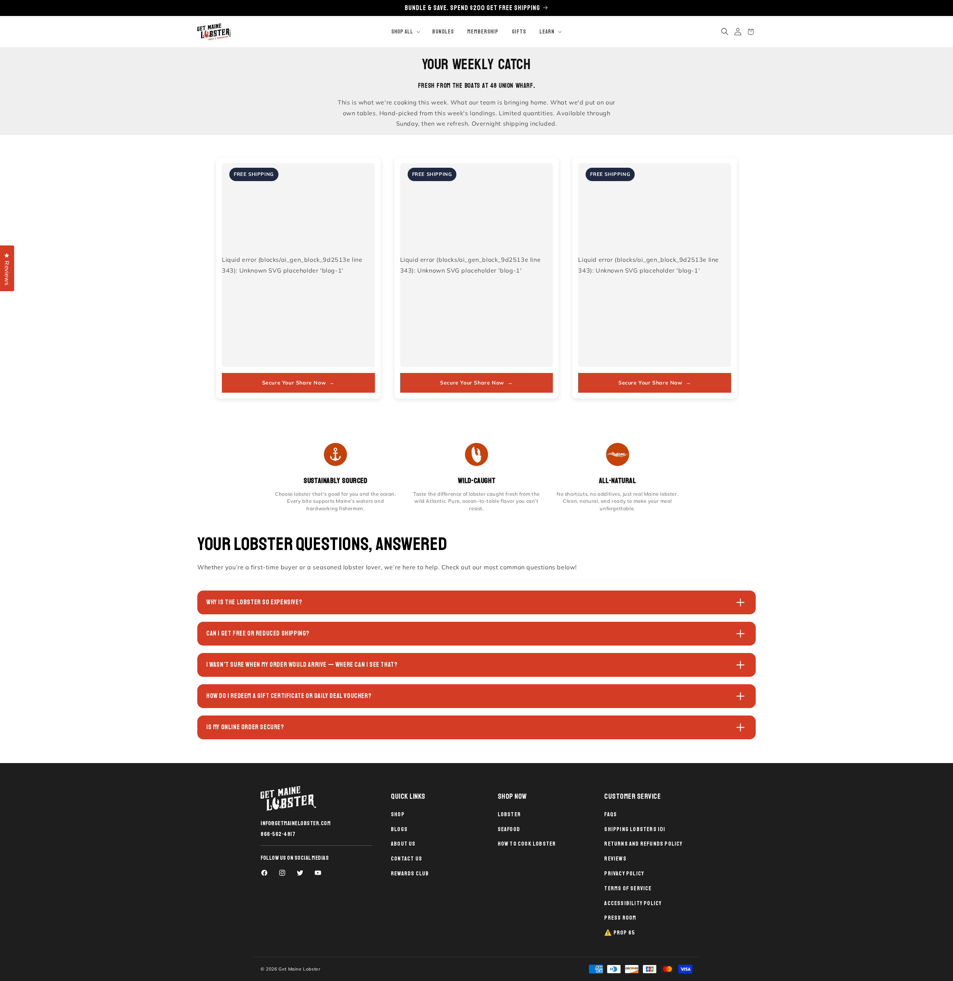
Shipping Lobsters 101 (634, 829)
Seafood (509, 829)
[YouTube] (318, 873)
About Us (403, 843)
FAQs (610, 814)
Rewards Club (410, 873)
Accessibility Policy (633, 903)
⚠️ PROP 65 (619, 932)
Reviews (615, 858)
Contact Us (406, 858)
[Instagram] (282, 873)
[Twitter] (300, 873)
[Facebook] (264, 873)
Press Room (620, 918)
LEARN (547, 31)
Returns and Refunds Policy (643, 843)
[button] (405, 32)
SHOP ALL (402, 31)
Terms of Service (627, 888)
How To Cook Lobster (527, 843)
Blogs (399, 829)
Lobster (509, 814)
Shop (398, 814)
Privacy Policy (624, 873)
